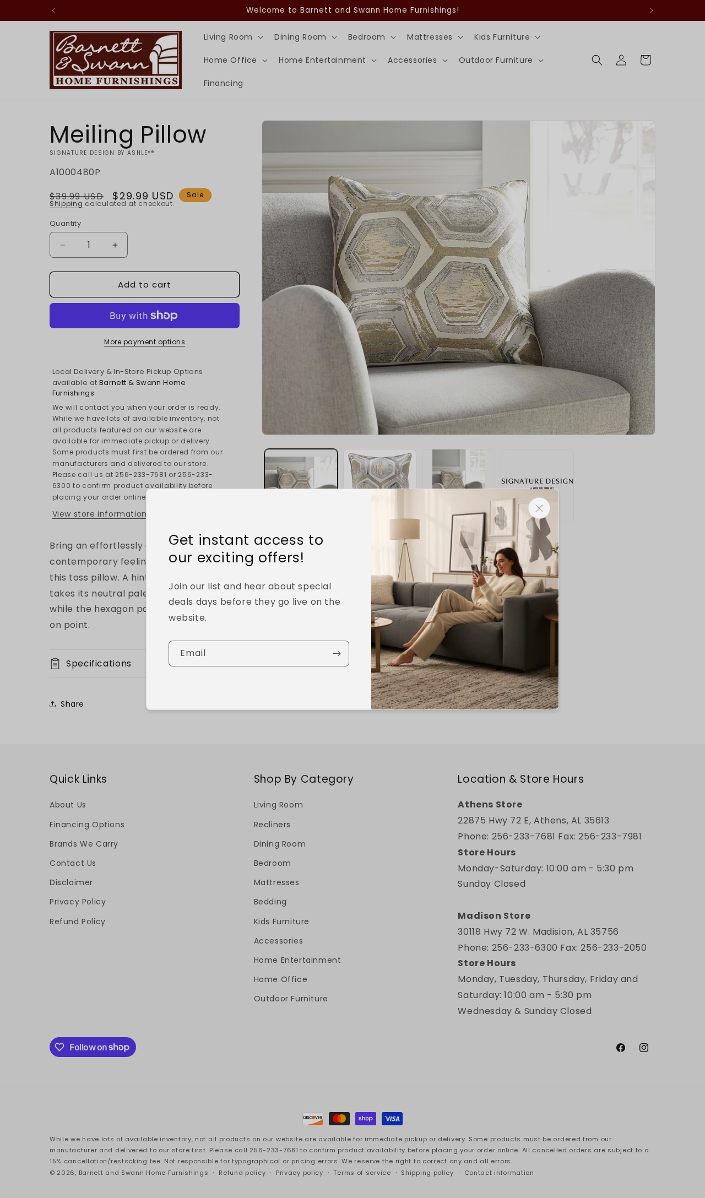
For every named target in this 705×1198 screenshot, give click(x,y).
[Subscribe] (336, 653)
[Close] (539, 508)
